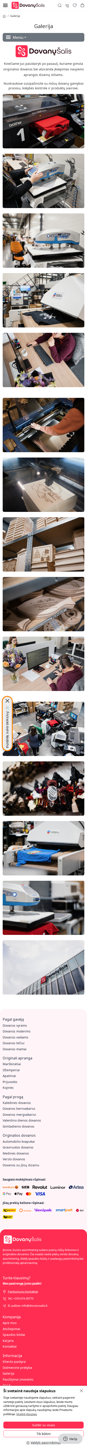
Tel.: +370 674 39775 (20, 1298)
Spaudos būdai (14, 1335)
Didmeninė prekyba (17, 1367)
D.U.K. (7, 1385)
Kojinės (8, 1087)
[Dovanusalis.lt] (29, 5)
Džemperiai (11, 1070)
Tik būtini (44, 1434)
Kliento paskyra (14, 1361)
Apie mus (10, 1323)
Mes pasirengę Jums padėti (22, 1283)
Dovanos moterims (17, 1031)
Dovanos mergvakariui (19, 1114)
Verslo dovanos (14, 1159)
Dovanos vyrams (15, 1025)
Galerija (15, 16)
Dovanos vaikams (15, 1037)
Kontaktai (10, 1346)
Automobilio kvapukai (19, 1141)
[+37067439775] (67, 5)
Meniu (18, 37)
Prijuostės (10, 1082)
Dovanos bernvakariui (19, 1108)
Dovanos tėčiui (14, 1043)
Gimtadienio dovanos (18, 1126)
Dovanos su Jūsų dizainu (21, 1165)
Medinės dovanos (16, 1153)
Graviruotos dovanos (18, 1147)
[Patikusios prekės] (75, 5)
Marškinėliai (12, 1064)
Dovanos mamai (15, 1049)
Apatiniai (9, 1076)
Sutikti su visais (43, 1425)
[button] (82, 5)
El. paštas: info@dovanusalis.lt (28, 1306)
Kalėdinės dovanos (17, 1103)
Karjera (8, 1341)
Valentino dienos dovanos (22, 1120)
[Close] (7, 701)
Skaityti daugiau (26, 1414)
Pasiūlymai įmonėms (18, 1379)
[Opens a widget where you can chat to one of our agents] (70, 1439)
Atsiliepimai (11, 1329)
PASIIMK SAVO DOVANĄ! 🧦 (7, 727)
